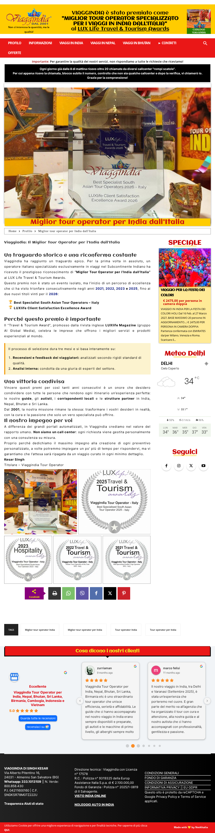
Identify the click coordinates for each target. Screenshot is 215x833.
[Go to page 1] (133, 746)
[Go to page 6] (160, 746)
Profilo (27, 231)
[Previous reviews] (80, 700)
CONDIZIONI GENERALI (162, 773)
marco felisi (171, 668)
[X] (110, 593)
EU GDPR (190, 787)
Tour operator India (126, 629)
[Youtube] (203, 466)
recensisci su (36, 726)
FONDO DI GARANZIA (160, 778)
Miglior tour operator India (40, 629)
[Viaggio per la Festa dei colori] (185, 267)
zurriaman (104, 668)
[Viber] (82, 593)
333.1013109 (31, 781)
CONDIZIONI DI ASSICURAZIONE (169, 782)
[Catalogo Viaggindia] (199, 21)
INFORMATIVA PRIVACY (162, 787)
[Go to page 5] (154, 746)
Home (13, 231)
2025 (133, 289)
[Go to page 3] (143, 746)
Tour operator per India (163, 629)
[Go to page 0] (127, 745)
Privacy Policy (167, 796)
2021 (100, 289)
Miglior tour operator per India (85, 629)
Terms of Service (193, 796)
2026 (53, 294)
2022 (110, 289)
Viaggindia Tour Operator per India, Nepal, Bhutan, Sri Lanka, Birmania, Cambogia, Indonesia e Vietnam (37, 698)
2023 (120, 289)
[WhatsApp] (68, 593)
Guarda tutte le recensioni (37, 718)
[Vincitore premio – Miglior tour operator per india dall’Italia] (28, 560)
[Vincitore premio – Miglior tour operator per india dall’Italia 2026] (40, 501)
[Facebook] (96, 593)
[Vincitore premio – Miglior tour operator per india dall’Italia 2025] (114, 501)
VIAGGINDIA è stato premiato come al (120, 21)
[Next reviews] (207, 700)
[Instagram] (179, 466)
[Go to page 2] (138, 745)
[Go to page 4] (149, 746)
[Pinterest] (124, 593)
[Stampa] (54, 593)
